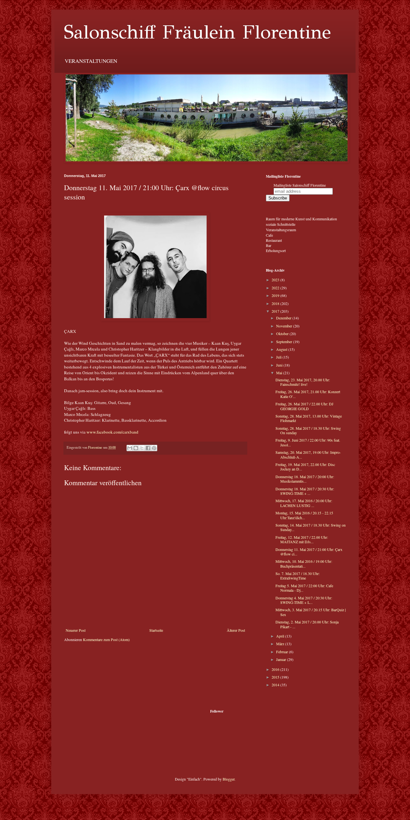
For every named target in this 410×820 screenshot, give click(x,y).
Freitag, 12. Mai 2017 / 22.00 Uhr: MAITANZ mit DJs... (301, 539)
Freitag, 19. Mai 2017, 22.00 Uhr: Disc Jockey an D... (305, 466)
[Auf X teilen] (142, 448)
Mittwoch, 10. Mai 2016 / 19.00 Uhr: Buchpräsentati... (303, 563)
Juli (279, 356)
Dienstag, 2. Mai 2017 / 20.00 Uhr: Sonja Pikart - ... (307, 624)
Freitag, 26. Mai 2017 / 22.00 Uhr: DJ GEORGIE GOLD (304, 406)
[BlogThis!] (136, 448)
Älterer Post (236, 630)
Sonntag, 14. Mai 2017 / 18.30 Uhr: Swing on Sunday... (310, 527)
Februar (282, 651)
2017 (276, 311)
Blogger (228, 779)
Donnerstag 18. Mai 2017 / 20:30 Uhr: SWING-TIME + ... (304, 491)
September (284, 341)
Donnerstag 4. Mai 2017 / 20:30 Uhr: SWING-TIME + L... (303, 600)
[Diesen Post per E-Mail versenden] (130, 448)
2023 (276, 279)
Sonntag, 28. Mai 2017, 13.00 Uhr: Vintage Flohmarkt (308, 418)
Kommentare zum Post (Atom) (106, 639)
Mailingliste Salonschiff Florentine (300, 185)
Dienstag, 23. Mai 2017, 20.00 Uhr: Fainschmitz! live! (302, 382)
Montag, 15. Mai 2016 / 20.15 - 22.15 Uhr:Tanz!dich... (304, 515)
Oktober (283, 333)
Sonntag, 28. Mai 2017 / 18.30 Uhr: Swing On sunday (308, 430)
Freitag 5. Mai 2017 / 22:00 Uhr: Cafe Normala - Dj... (304, 588)
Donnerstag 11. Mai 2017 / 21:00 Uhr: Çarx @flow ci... (308, 551)
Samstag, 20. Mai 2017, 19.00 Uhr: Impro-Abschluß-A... (308, 454)
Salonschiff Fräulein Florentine (197, 32)
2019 (276, 295)
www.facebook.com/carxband (112, 432)
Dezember (284, 317)
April (280, 635)
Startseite (156, 630)
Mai (279, 372)
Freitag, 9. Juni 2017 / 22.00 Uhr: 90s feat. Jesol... (307, 442)
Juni (279, 365)
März (280, 643)
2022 (276, 287)
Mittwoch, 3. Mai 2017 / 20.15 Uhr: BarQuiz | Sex (310, 612)
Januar (281, 659)
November (284, 325)
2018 (276, 303)
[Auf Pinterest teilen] (154, 448)
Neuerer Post (76, 630)
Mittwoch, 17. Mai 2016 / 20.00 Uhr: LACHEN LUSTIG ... (303, 503)
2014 (276, 684)
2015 (276, 677)
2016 (276, 669)
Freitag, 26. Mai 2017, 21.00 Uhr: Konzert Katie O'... (307, 394)
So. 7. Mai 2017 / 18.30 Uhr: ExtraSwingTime (297, 575)
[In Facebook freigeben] (148, 448)
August (282, 349)
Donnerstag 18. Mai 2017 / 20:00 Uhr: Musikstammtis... (304, 479)
